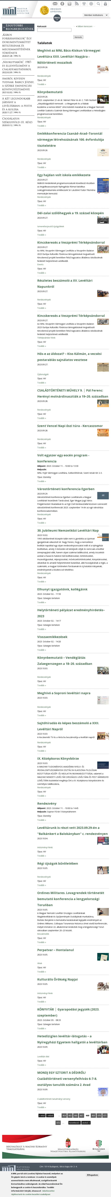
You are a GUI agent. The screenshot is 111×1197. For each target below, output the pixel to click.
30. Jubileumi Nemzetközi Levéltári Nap (68, 530)
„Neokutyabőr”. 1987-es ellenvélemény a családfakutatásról (17, 66)
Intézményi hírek (45, 847)
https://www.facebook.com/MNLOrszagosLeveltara (62, 3)
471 (105, 1115)
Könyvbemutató (50, 92)
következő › (74, 1122)
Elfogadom (92, 1175)
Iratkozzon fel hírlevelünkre (55, 3)
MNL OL (17, 56)
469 (93, 1115)
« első (42, 1115)
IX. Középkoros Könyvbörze (58, 758)
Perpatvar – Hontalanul (55, 950)
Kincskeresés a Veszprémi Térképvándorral (71, 242)
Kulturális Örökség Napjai (57, 979)
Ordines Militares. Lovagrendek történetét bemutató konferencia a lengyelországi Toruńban (70, 899)
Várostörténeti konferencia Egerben (66, 489)
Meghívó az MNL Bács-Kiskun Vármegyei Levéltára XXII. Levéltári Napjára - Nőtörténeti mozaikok (68, 56)
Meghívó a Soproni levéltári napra (63, 693)
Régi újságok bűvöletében (57, 863)
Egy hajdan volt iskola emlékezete (63, 175)
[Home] (17, 11)
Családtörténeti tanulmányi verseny (53, 1099)
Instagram (69, 3)
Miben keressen (85, 26)
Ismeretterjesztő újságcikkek (50, 226)
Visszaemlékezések (52, 637)
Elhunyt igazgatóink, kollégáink (62, 589)
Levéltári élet (43, 1056)
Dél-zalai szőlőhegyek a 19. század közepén (70, 213)
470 (99, 1115)
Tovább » (41, 84)
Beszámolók (43, 933)
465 (70, 1115)
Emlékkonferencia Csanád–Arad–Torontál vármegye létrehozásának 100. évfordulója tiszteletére (70, 139)
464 (64, 1115)
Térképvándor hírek (46, 337)
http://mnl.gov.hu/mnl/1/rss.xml (76, 3)
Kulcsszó (41, 26)
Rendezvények (44, 76)
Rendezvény (46, 803)
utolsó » (86, 1122)
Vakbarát (84, 3)
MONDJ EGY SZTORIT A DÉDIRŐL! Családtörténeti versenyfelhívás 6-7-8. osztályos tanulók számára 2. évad (67, 1079)
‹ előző (50, 1115)
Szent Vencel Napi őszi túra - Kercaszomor (70, 426)
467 (81, 1115)
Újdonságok (43, 374)
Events (40, 264)
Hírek (39, 963)
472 (58, 1122)
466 (75, 1115)
